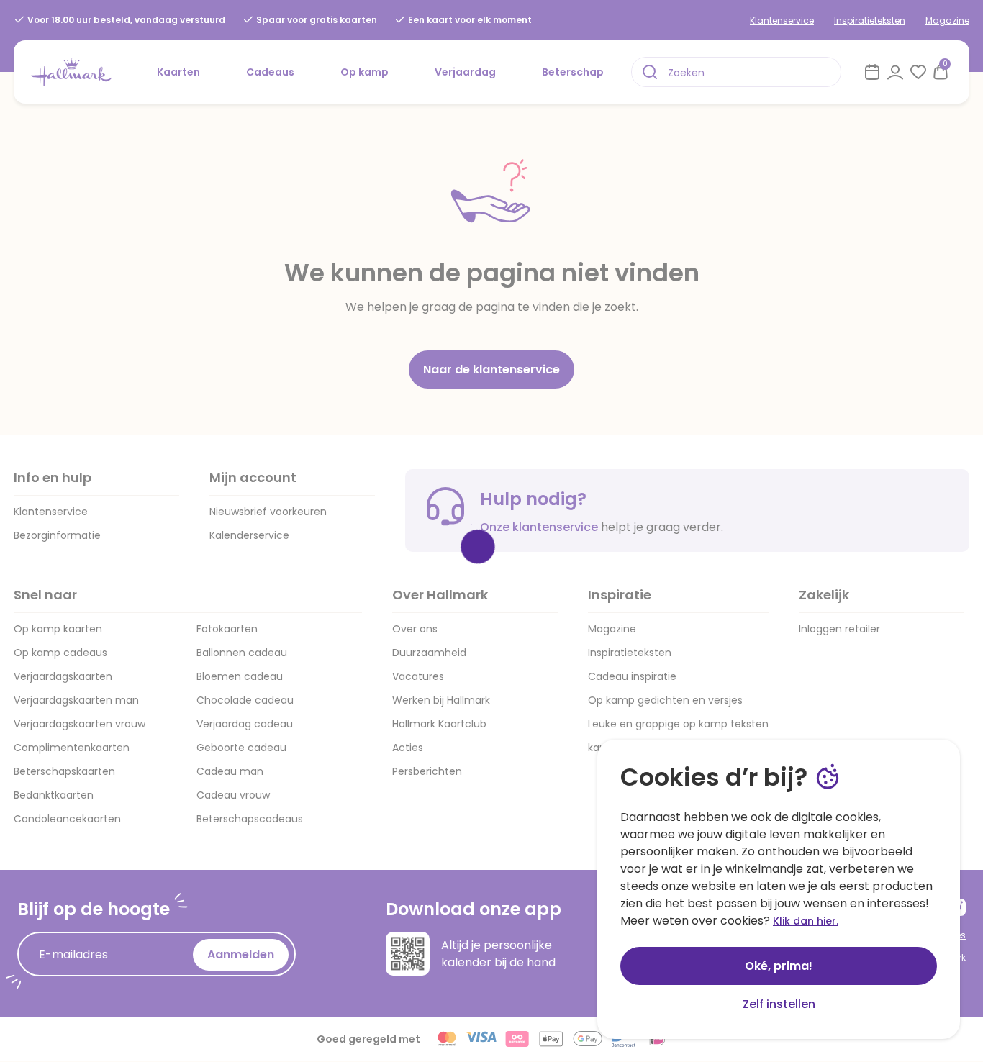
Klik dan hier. (805, 921)
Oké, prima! (778, 966)
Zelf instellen (779, 1004)
